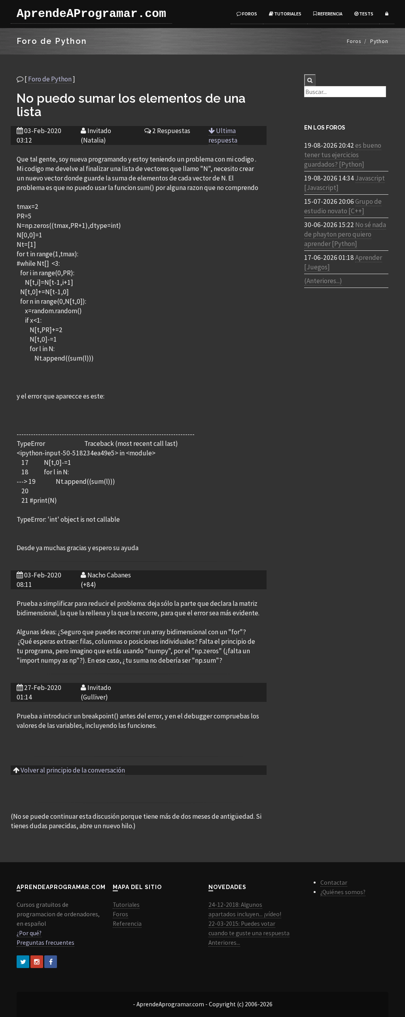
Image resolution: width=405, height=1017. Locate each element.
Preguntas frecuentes (45, 942)
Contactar (333, 882)
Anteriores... (224, 942)
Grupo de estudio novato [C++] (343, 206)
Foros (249, 14)
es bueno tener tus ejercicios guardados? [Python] (342, 155)
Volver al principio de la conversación (73, 770)
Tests (365, 14)
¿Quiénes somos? (342, 892)
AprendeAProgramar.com (91, 14)
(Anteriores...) (323, 280)
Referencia (330, 14)
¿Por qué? (29, 933)
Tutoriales (287, 14)
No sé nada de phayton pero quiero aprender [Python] (345, 234)
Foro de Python (50, 79)
